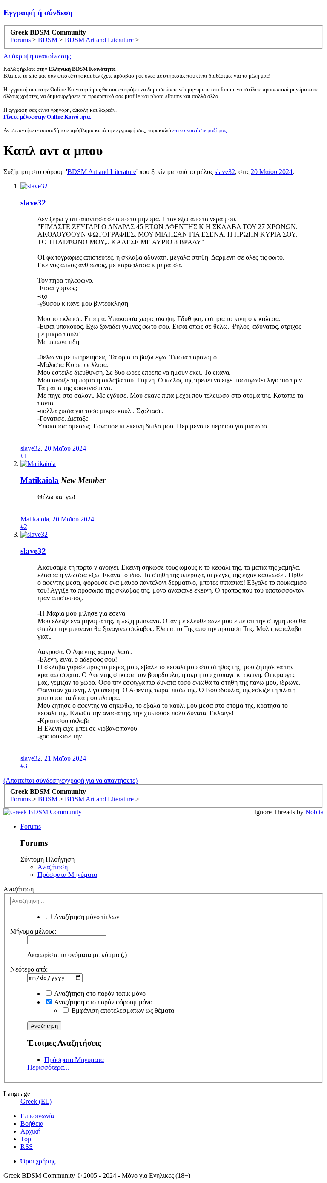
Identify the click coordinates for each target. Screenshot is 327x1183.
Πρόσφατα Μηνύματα (67, 874)
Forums (30, 826)
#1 (23, 456)
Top (25, 1139)
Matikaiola (39, 480)
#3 (23, 765)
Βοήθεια (31, 1123)
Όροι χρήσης (37, 1161)
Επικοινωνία (37, 1115)
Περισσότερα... (48, 1067)
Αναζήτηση (52, 867)
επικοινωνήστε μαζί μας (199, 130)
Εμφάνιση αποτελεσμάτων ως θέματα (122, 1010)
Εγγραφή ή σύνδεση (38, 12)
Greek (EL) (36, 1101)
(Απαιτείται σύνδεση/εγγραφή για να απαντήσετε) (70, 780)
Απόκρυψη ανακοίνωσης (37, 56)
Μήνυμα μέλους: (33, 931)
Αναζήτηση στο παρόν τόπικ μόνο (99, 993)
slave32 (225, 171)
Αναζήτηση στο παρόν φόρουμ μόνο (102, 1002)
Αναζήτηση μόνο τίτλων (86, 916)
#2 (23, 526)
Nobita (314, 812)
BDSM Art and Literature (101, 171)
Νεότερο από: (29, 969)
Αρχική (30, 1131)
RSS (26, 1146)
